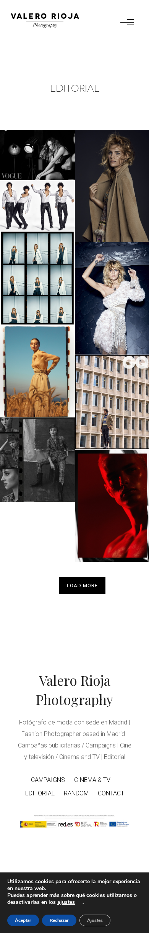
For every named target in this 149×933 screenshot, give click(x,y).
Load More (82, 585)
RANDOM (76, 793)
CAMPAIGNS (48, 780)
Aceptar (23, 920)
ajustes (66, 902)
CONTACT (111, 793)
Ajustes (95, 920)
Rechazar (59, 920)
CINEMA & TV (92, 780)
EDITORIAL (40, 793)
